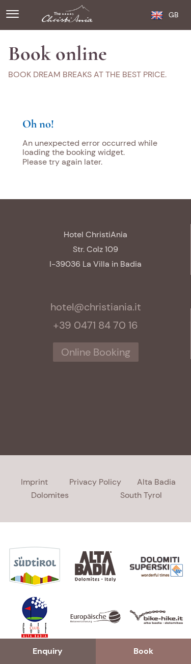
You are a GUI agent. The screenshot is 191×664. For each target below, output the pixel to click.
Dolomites (50, 495)
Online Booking (95, 352)
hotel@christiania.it (95, 306)
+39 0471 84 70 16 (95, 325)
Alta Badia (156, 482)
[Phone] (136, 14)
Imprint (34, 482)
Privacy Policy (95, 482)
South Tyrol (141, 495)
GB (173, 14)
